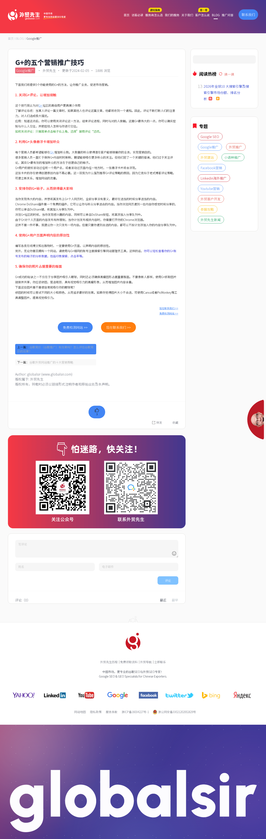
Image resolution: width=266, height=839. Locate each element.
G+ (40, 105)
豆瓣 (182, 432)
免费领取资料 (129, 662)
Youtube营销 (210, 284)
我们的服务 (172, 15)
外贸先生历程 (109, 662)
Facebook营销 (212, 263)
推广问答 (227, 15)
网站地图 (80, 712)
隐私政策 (96, 712)
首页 (126, 15)
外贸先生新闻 (211, 315)
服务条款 (111, 712)
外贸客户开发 (211, 294)
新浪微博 (185, 415)
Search (198, 61)
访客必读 (137, 15)
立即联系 (160, 662)
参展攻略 (208, 304)
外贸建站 (208, 252)
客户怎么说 (202, 15)
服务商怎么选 (154, 15)
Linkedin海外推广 (214, 273)
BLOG (216, 15)
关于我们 (187, 15)
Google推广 (34, 38)
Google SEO (210, 232)
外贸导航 (146, 662)
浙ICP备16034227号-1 (135, 712)
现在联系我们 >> (168, 308)
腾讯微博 (185, 423)
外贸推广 (236, 242)
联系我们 (248, 14)
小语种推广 (233, 252)
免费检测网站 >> (168, 313)
